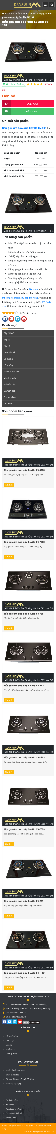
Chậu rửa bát (9, 352)
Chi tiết (8, 484)
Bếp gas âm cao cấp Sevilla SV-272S (24, 685)
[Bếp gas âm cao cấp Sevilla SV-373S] (28, 441)
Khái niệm (10, 1104)
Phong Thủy (11, 1118)
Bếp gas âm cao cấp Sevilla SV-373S (24, 469)
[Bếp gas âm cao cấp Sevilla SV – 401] (28, 944)
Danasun (33, 289)
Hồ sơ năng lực (12, 1036)
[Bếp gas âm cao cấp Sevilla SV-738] (28, 585)
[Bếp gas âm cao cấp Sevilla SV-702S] (28, 800)
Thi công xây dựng (13, 1084)
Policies (26, 1132)
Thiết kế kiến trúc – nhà (15, 1070)
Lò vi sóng (8, 365)
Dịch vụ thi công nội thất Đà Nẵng (20, 1079)
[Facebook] (4, 1022)
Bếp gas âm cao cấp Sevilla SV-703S (24, 541)
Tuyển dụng (11, 1049)
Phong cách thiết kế (14, 1113)
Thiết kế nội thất (12, 1075)
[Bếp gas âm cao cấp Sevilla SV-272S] (28, 657)
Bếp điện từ (9, 333)
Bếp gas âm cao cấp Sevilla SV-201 (23, 900)
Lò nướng (8, 359)
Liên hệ (9, 1045)
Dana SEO (50, 1132)
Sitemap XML (11, 1054)
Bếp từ (7, 346)
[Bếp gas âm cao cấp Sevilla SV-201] (28, 872)
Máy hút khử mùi (11, 371)
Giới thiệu (10, 1041)
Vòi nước (8, 403)
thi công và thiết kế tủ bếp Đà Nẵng (20, 297)
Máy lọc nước (10, 378)
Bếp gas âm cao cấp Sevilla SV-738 (23, 613)
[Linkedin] (14, 1022)
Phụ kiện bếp (29, 13)
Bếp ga (42, 13)
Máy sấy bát (9, 391)
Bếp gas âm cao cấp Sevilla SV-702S (24, 829)
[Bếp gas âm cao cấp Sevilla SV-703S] (28, 513)
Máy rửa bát (9, 384)
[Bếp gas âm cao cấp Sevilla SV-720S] (28, 728)
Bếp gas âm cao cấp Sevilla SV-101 (24, 127)
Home (5, 13)
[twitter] (9, 1022)
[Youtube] (20, 1022)
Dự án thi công (12, 1100)
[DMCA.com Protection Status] (31, 1022)
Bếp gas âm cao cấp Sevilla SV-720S (24, 757)
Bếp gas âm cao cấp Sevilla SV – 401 (25, 972)
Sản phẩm (16, 13)
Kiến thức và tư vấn (14, 1109)
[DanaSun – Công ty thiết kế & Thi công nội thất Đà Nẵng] (28, 5)
